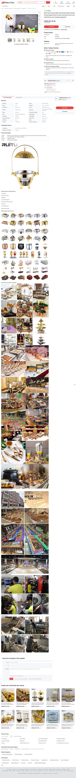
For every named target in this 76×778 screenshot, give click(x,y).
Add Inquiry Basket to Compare (21, 44)
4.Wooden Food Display (60, 738)
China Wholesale (33, 769)
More (2, 765)
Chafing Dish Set (44, 760)
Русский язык (27, 770)
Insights (68, 769)
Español (14, 770)
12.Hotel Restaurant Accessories (62, 743)
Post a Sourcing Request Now (35, 678)
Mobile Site (63, 769)
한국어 (48, 770)
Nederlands (40, 770)
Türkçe (61, 770)
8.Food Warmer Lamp (60, 740)
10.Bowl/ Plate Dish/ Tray (24, 743)
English (10, 770)
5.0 (60, 99)
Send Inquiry (51, 26)
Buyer (49, 6)
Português (18, 770)
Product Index (58, 769)
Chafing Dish (24, 8)
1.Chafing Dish (4, 738)
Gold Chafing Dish (5, 762)
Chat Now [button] (68, 26)
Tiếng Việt (65, 770)
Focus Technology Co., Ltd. (30, 773)
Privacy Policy (55, 773)
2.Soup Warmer (22, 738)
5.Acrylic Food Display (5, 740)
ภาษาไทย (57, 770)
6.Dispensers (22, 740)
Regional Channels (52, 769)
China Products (14, 769)
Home (2, 8)
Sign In (46, 92)
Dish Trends (30, 762)
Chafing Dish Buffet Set (54, 760)
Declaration (50, 773)
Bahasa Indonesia (71, 770)
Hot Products (9, 769)
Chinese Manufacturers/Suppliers (24, 769)
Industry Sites (45, 769)
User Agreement (44, 773)
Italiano (32, 770)
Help (54, 6)
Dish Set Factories (15, 760)
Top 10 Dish (23, 762)
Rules (74, 6)
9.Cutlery (3, 743)
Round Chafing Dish (18, 754)
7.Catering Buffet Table (42, 740)
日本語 (51, 770)
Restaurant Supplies (17, 8)
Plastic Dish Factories (35, 760)
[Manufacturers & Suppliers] (7, 2)
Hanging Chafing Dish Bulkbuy (40, 762)
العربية (44, 770)
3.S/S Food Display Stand (42, 738)
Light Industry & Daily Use (8, 8)
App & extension (61, 6)
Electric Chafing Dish (28, 754)
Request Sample (64, 29)
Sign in (73, 3)
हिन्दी (54, 770)
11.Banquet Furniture (42, 743)
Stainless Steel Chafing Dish (31, 8)
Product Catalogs (18, 736)
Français (22, 770)
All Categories (5, 6)
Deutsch (36, 770)
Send (11, 678)
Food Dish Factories (25, 760)
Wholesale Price (39, 769)
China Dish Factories (6, 760)
